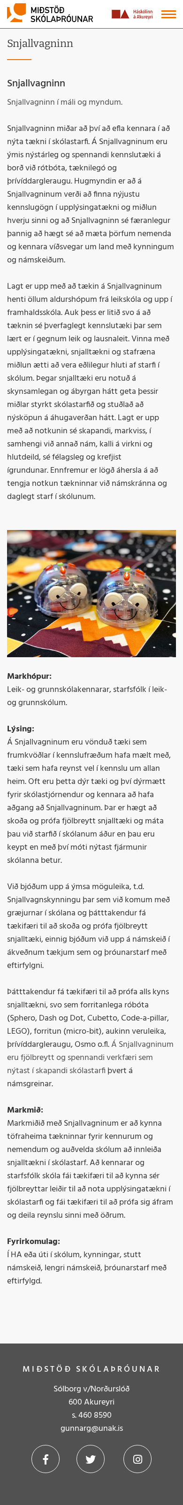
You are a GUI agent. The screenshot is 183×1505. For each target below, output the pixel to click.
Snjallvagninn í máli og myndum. (64, 102)
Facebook (45, 1459)
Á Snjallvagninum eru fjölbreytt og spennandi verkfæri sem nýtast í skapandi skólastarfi (90, 1058)
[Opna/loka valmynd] (168, 14)
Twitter (90, 1459)
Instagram (137, 1459)
